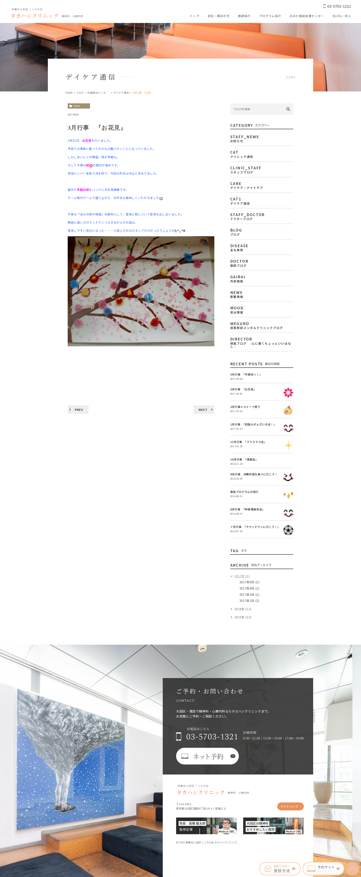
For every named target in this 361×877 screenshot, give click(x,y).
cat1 (77, 106)
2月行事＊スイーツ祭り (245, 407)
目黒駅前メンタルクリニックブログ (108, 92)
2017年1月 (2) (249, 601)
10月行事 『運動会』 (244, 459)
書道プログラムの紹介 (244, 492)
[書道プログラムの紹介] (288, 495)
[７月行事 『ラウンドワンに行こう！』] (288, 530)
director (260, 342)
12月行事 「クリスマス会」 (248, 442)
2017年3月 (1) (249, 594)
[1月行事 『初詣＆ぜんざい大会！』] (288, 428)
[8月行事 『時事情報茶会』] (288, 513)
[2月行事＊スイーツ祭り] (288, 410)
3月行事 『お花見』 (243, 389)
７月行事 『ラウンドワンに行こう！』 (255, 527)
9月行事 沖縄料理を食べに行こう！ (254, 474)
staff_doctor (247, 216)
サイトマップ (289, 806)
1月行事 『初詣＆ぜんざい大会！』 (253, 424)
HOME (69, 92)
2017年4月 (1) (249, 588)
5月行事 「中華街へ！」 (246, 374)
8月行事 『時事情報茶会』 (247, 509)
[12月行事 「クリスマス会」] (288, 445)
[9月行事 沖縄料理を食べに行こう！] (288, 478)
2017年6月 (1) (249, 582)
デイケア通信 (121, 92)
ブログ (80, 92)
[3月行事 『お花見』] (288, 393)
